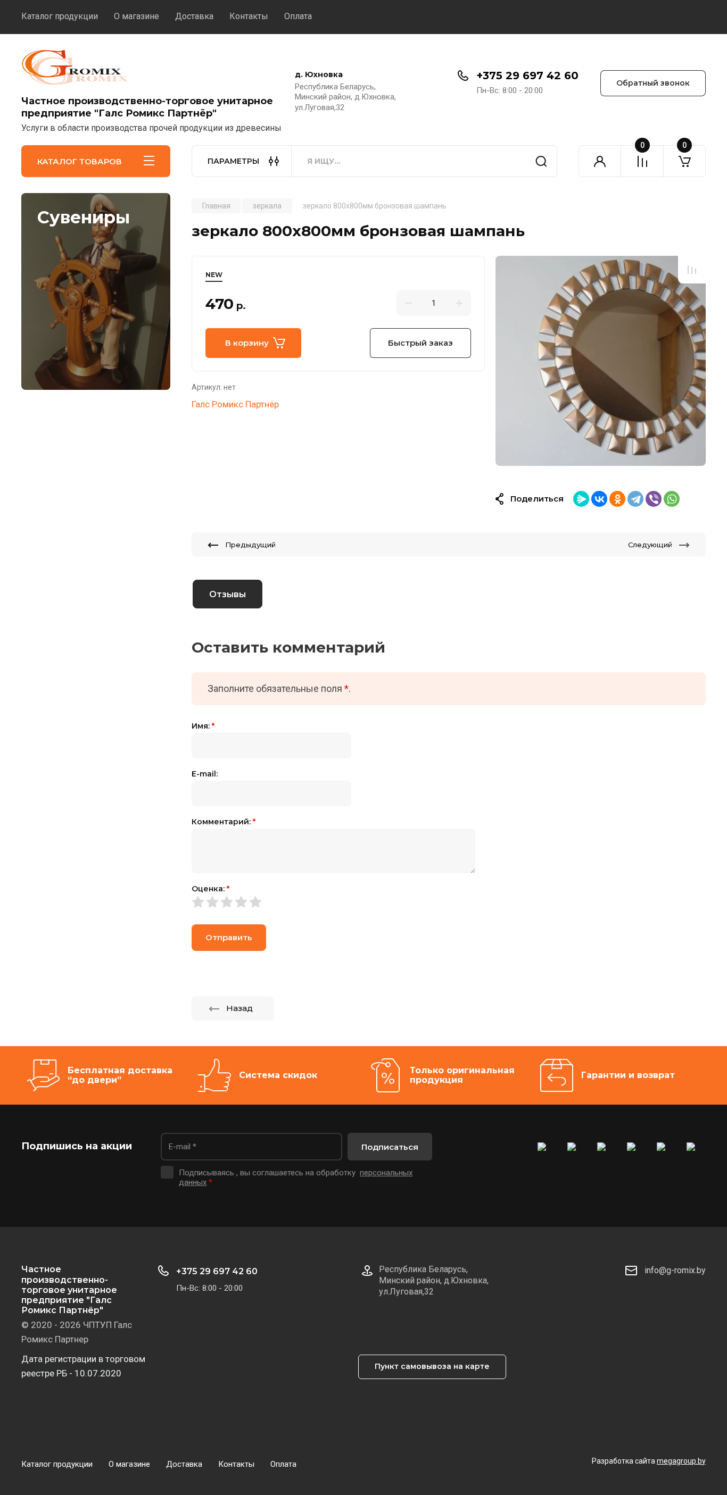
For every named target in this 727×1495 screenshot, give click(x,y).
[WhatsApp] (672, 499)
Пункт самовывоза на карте (432, 1366)
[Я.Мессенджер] (581, 499)
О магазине (136, 16)
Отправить (228, 937)
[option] (600, 361)
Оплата (298, 16)
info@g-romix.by (675, 1270)
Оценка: (210, 888)
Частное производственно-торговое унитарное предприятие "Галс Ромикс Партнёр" (147, 107)
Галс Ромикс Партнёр (235, 404)
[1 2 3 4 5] (449, 902)
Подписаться (389, 1147)
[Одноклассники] (617, 499)
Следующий (650, 544)
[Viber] (654, 499)
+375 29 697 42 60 (527, 75)
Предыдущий (250, 544)
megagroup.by (681, 1461)
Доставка (194, 16)
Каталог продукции (59, 16)
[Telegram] (635, 499)
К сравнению (692, 269)
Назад (239, 1008)
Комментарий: (223, 821)
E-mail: (205, 774)
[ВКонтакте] (599, 499)
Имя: (203, 726)
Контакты (248, 16)
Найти (541, 161)
